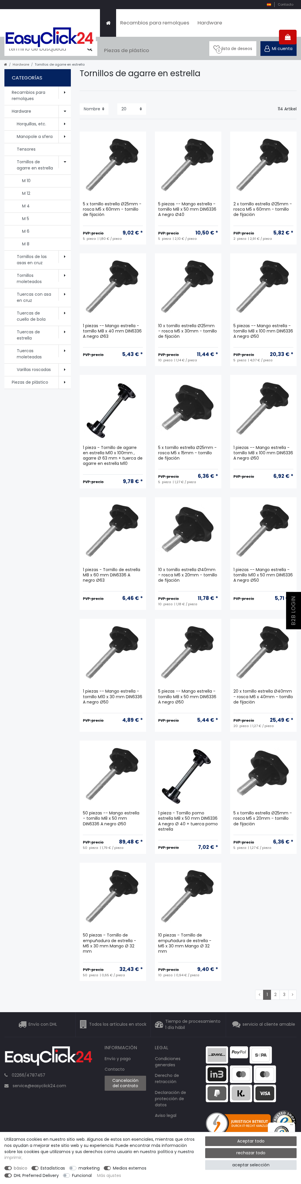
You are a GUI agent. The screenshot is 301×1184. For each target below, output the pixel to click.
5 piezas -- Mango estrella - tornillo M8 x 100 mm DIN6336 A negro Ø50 (263, 331)
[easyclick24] (48, 1058)
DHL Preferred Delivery (36, 1175)
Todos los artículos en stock (117, 1024)
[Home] (108, 23)
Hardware (210, 22)
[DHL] (217, 1054)
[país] (268, 4)
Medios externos (129, 1168)
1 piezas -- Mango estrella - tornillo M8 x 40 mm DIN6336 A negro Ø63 (112, 331)
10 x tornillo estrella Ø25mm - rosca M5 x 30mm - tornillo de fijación (187, 331)
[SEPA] (261, 1054)
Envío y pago (118, 1059)
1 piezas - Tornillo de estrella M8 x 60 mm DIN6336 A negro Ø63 (111, 575)
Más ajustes (109, 1175)
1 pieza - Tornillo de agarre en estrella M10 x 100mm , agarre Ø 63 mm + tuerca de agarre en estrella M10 (113, 456)
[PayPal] (239, 1052)
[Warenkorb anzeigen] (288, 37)
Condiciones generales (167, 1062)
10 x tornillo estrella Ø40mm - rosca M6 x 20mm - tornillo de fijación (187, 575)
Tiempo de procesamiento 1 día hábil (192, 1024)
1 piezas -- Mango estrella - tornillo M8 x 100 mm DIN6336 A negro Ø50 (263, 453)
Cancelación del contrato (125, 1083)
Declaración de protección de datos (170, 1099)
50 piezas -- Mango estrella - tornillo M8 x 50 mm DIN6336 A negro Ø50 (111, 818)
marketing (89, 1168)
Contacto (285, 4)
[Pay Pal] (217, 1093)
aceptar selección (251, 1165)
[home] (5, 64)
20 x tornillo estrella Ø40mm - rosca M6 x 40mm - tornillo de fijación (263, 697)
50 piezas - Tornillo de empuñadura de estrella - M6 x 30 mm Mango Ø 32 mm (109, 943)
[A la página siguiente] (292, 995)
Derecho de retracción (167, 1078)
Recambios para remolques (154, 22)
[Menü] (291, 1126)
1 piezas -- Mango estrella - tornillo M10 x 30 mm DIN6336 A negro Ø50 (112, 697)
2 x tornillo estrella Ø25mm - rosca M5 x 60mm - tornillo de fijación (262, 209)
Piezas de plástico (126, 50)
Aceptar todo (251, 1141)
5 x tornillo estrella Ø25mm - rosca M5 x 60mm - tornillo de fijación (112, 209)
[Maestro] (241, 1074)
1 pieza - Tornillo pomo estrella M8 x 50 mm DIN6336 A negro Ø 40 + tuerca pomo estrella (188, 821)
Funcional (82, 1175)
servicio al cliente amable (269, 1024)
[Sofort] (241, 1093)
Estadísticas (53, 1168)
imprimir (12, 1158)
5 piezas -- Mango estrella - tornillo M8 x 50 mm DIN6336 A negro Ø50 (187, 697)
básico (20, 1168)
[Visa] (265, 1093)
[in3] (217, 1074)
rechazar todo (250, 1153)
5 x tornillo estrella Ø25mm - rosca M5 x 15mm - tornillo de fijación (187, 453)
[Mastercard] (265, 1074)
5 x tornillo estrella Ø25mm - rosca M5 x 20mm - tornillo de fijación (262, 818)
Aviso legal (165, 1115)
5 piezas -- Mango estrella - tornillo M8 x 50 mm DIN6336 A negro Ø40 (187, 209)
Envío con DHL (43, 1024)
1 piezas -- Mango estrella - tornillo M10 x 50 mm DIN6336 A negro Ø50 (263, 575)
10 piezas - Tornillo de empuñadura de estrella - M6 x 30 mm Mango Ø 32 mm (184, 943)
